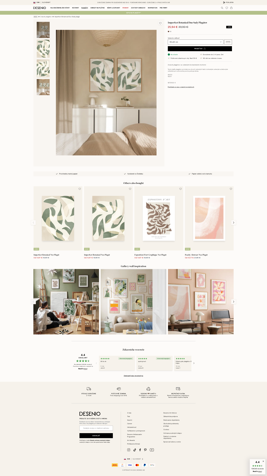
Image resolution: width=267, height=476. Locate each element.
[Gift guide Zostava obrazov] (66, 301)
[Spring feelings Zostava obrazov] (133, 301)
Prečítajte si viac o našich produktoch (181, 87)
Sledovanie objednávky (171, 420)
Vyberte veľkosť (173, 38)
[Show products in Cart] (231, 7)
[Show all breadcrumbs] (35, 17)
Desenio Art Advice (170, 413)
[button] (228, 41)
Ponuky (126, 8)
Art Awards (131, 440)
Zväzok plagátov (46, 17)
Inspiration (152, 8)
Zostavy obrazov (138, 8)
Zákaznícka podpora (170, 416)
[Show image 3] (43, 68)
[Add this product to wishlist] (160, 22)
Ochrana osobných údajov (172, 433)
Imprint (129, 420)
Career (129, 424)
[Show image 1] (43, 30)
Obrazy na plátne (97, 8)
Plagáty (84, 8)
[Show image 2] (43, 49)
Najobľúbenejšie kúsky (60, 8)
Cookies (166, 429)
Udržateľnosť (131, 427)
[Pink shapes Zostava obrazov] (201, 301)
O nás (129, 413)
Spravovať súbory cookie (172, 442)
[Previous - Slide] (33, 222)
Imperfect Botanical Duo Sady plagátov (66, 17)
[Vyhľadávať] (222, 8)
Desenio (140, 470)
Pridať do (198, 49)
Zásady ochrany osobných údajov (100, 440)
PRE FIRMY (163, 8)
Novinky (75, 8)
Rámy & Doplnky (113, 8)
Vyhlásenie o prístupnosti (136, 431)
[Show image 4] (43, 87)
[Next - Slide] (233, 222)
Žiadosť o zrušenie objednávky (169, 437)
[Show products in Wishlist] (226, 7)
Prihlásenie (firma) (133, 444)
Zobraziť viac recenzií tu (133, 376)
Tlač (128, 416)
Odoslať (96, 436)
